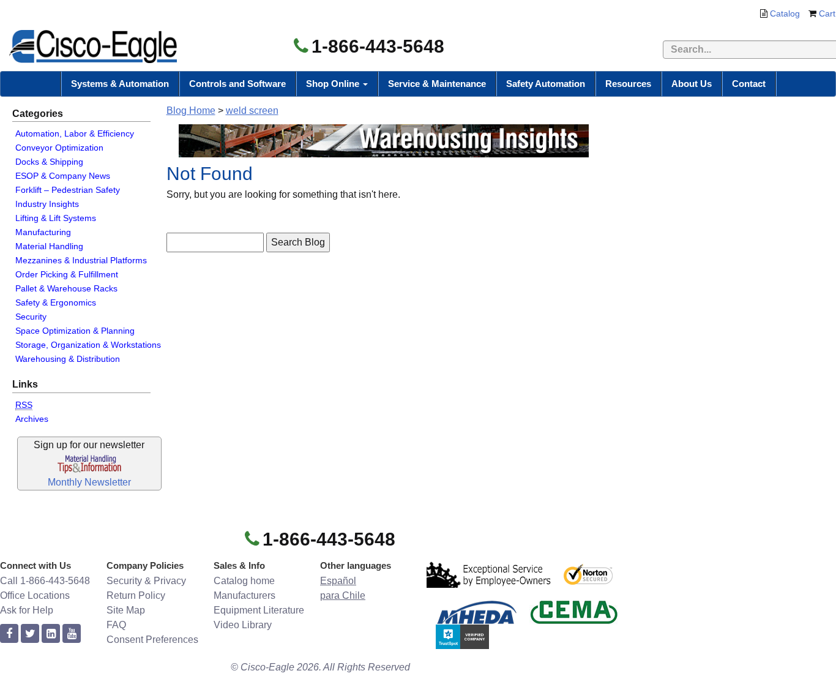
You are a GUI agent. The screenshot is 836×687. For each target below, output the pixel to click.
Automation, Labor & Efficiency (74, 133)
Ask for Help (26, 610)
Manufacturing (43, 232)
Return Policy (135, 595)
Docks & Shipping (49, 162)
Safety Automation (545, 83)
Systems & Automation (120, 83)
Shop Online (334, 83)
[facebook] (9, 634)
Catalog (785, 13)
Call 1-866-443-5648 (45, 581)
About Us (691, 83)
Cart (827, 13)
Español (338, 581)
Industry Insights (47, 204)
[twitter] (30, 634)
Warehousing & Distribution (67, 359)
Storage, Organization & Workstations (88, 345)
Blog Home (190, 110)
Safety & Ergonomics (55, 302)
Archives (31, 419)
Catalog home (244, 581)
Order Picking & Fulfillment (66, 274)
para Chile (342, 595)
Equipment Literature (259, 610)
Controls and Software (237, 83)
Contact (749, 83)
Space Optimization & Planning (75, 331)
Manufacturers (244, 595)
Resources (628, 83)
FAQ (116, 625)
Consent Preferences (152, 639)
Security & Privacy (146, 581)
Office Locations (35, 595)
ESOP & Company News (62, 176)
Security (31, 316)
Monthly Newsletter (89, 482)
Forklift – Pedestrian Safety (67, 190)
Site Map (125, 610)
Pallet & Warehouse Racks (66, 288)
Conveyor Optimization (59, 147)
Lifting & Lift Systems (55, 218)
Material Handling (49, 246)
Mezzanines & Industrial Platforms (81, 260)
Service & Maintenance (437, 83)
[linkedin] (51, 634)
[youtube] (71, 634)
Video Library (243, 625)
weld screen (252, 110)
